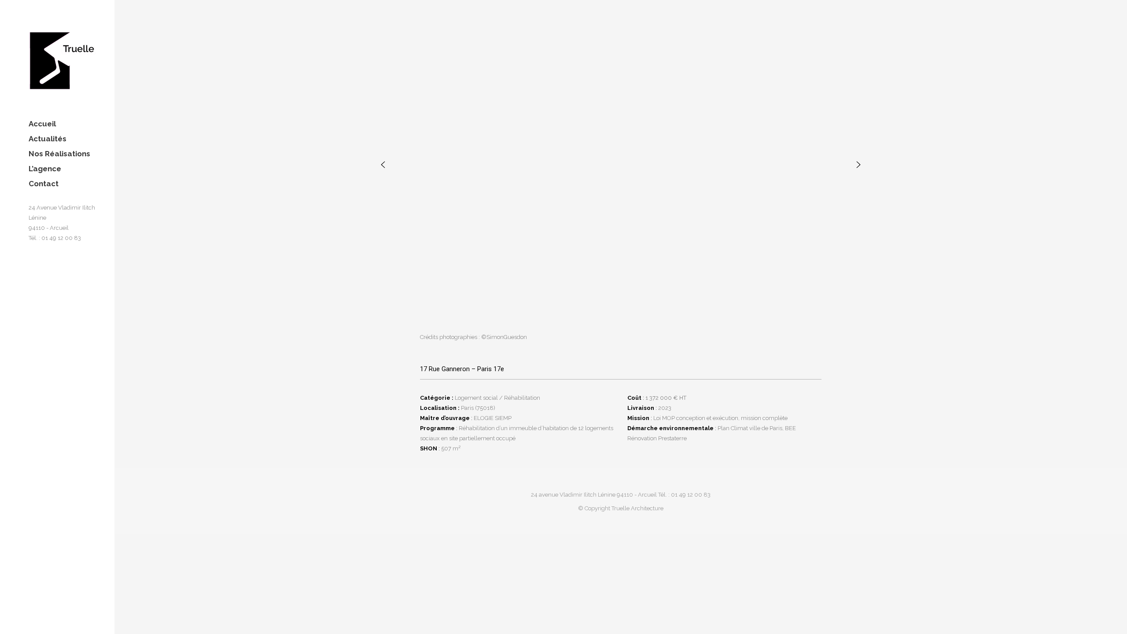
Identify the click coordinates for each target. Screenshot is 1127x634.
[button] (383, 164)
